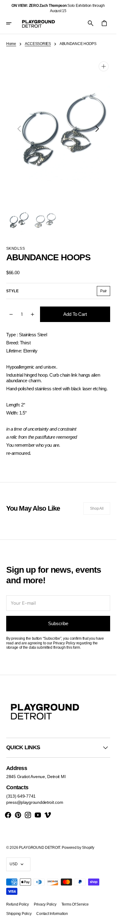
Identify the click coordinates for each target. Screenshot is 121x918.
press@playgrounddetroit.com (34, 796)
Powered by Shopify (78, 841)
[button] (13, 23)
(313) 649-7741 (21, 789)
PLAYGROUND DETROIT (39, 841)
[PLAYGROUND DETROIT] (38, 23)
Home (11, 44)
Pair (105, 286)
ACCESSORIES (38, 44)
